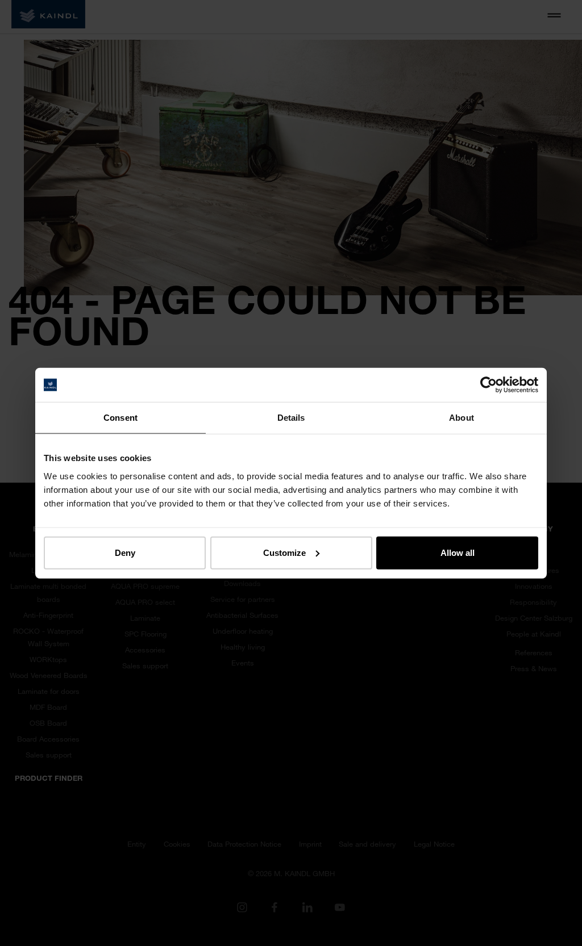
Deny (125, 552)
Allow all (457, 552)
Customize (284, 552)
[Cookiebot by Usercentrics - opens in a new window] (488, 385)
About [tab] (461, 417)
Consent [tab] (120, 417)
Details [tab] (291, 417)
